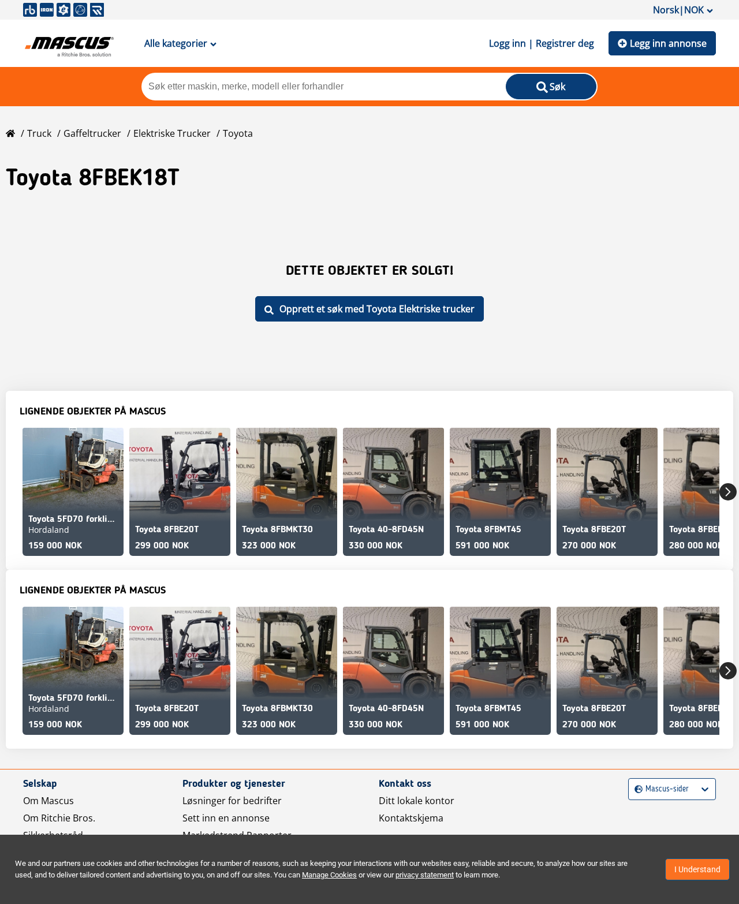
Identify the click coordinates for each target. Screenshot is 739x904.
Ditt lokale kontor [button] (416, 800)
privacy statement (424, 875)
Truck (39, 133)
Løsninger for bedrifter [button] (232, 800)
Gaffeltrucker (92, 133)
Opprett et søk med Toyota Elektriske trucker (377, 308)
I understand (697, 869)
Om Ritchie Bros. (59, 818)
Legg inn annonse (668, 43)
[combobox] (636, 789)
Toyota (238, 133)
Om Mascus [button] (48, 800)
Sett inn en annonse (226, 818)
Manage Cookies (329, 875)
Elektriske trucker (172, 133)
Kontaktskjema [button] (411, 818)
